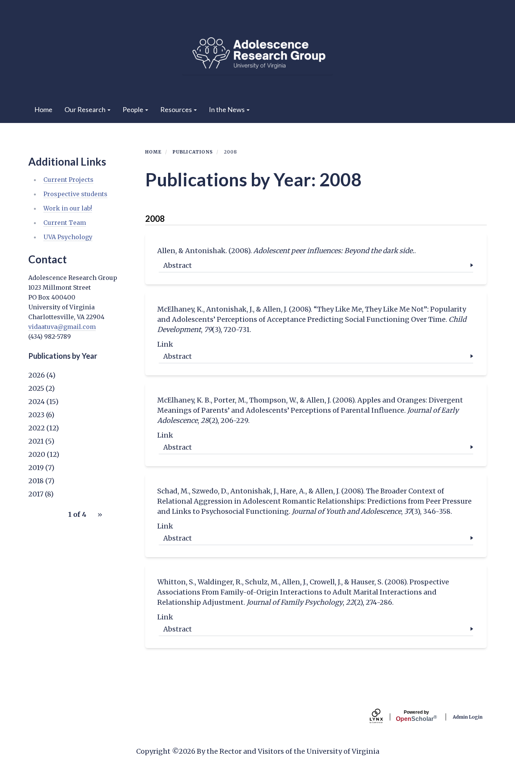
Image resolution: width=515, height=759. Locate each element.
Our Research (85, 109)
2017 (35, 494)
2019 (36, 467)
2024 (36, 401)
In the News (227, 109)
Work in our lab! (67, 208)
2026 (36, 375)
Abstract (177, 265)
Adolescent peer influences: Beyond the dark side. (333, 250)
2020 (36, 454)
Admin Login (468, 717)
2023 (36, 414)
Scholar (416, 716)
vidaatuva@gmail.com (62, 326)
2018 (36, 480)
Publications (193, 152)
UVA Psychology (67, 237)
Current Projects (68, 179)
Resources (176, 109)
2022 (36, 428)
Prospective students (75, 194)
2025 (36, 388)
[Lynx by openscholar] (382, 716)
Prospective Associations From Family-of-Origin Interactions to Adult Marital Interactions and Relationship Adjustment (303, 592)
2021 (36, 441)
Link (165, 344)
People (133, 109)
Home (43, 109)
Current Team (64, 222)
